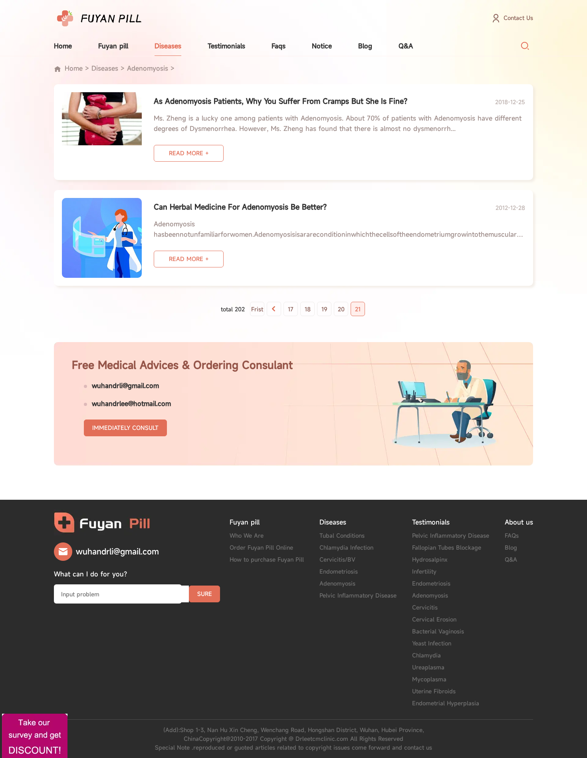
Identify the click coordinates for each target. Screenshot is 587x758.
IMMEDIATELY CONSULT (125, 427)
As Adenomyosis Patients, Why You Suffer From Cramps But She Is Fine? (280, 101)
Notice (322, 46)
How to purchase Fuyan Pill (267, 559)
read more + (189, 153)
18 (308, 309)
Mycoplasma (429, 679)
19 (324, 309)
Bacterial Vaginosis (438, 631)
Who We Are (247, 535)
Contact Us (518, 18)
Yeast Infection (431, 643)
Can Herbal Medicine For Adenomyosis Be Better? (240, 207)
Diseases (168, 46)
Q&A (406, 46)
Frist (257, 309)
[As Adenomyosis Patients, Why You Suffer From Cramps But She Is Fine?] (102, 132)
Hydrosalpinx (430, 559)
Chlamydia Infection (346, 547)
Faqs (279, 46)
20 (341, 309)
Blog (365, 46)
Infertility (424, 571)
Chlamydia (426, 655)
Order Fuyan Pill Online (261, 547)
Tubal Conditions (342, 535)
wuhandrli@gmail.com (125, 385)
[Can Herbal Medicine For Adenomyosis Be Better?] (102, 238)
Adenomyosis (147, 68)
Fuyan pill (113, 46)
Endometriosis (338, 571)
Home (63, 46)
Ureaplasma (428, 667)
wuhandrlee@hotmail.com (131, 403)
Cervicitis (425, 607)
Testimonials (226, 46)
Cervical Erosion (434, 619)
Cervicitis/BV (337, 559)
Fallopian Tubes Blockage (446, 547)
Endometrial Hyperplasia (445, 703)
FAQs (512, 535)
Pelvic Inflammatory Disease (358, 595)
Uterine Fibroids (434, 691)
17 (291, 309)
